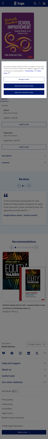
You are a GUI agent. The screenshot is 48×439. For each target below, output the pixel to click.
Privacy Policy (29, 71)
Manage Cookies (24, 79)
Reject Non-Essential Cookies (24, 92)
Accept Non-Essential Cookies (24, 86)
